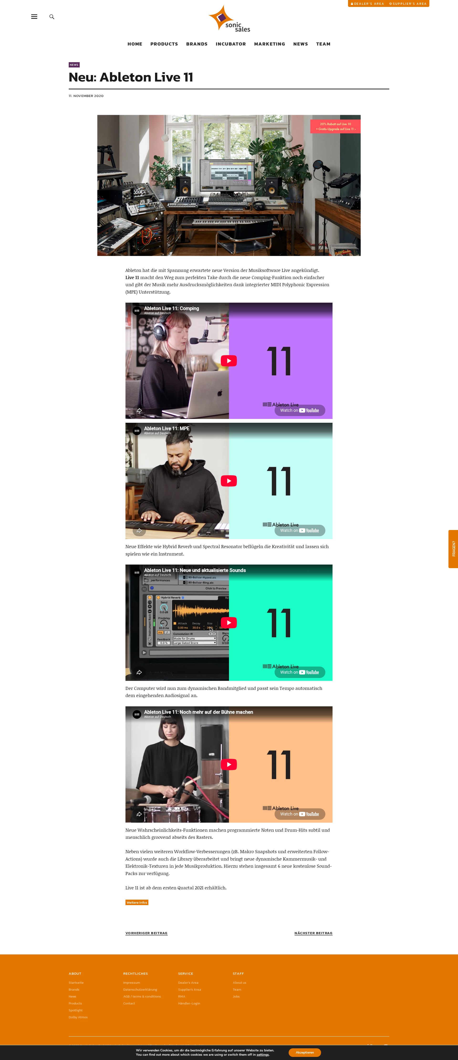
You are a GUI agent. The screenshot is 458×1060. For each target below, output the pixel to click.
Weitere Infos (137, 902)
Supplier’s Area (410, 3)
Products (164, 43)
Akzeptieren (305, 1052)
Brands (197, 43)
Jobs (236, 996)
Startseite (76, 982)
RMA (181, 996)
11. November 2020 (86, 95)
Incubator (231, 43)
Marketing (269, 43)
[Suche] (51, 17)
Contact (129, 1003)
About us (239, 982)
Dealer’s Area (369, 3)
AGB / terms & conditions (142, 996)
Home (135, 43)
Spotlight (76, 1010)
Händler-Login (189, 1003)
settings (263, 1055)
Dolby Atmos (78, 1017)
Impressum (131, 982)
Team (323, 43)
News (300, 43)
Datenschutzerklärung (140, 989)
